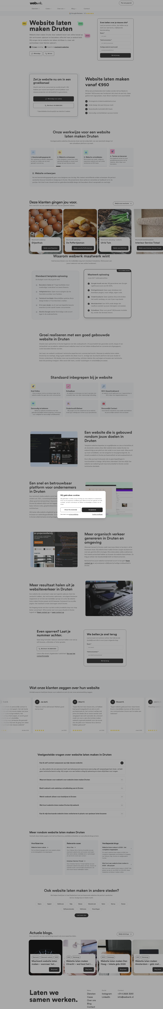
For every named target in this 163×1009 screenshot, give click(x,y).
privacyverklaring (73, 514)
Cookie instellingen (97, 514)
